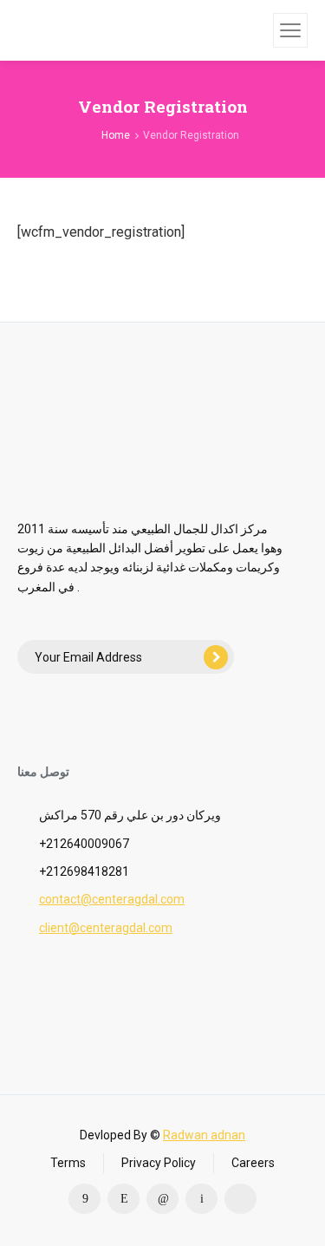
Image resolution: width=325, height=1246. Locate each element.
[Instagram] (123, 1199)
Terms (68, 1163)
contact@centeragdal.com (112, 899)
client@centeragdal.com (105, 928)
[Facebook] (84, 1199)
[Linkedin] (162, 1199)
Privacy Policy (158, 1163)
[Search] (257, 30)
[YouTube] (240, 1199)
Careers (253, 1163)
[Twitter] (201, 1199)
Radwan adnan (204, 1135)
